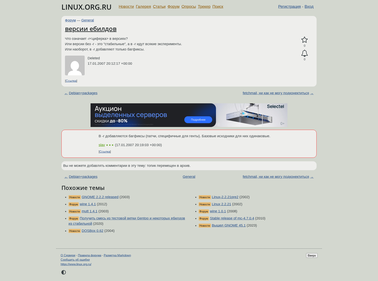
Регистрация (289, 6)
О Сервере (68, 255)
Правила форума (89, 255)
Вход (309, 6)
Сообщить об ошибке (75, 259)
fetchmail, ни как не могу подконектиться (276, 93)
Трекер (204, 6)
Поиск (217, 6)
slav (102, 145)
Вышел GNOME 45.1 (229, 225)
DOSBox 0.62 (92, 231)
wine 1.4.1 (88, 204)
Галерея (143, 6)
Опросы (189, 6)
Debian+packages (83, 93)
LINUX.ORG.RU (86, 7)
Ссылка (71, 80)
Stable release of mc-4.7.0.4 (232, 218)
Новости (126, 6)
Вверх (312, 255)
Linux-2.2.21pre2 (225, 197)
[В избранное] (304, 40)
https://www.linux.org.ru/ (76, 264)
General (87, 20)
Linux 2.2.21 (221, 204)
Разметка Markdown (117, 255)
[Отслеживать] (304, 53)
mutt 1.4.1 (89, 211)
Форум (174, 6)
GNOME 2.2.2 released (100, 197)
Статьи (159, 6)
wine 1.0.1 (218, 211)
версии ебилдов (91, 28)
